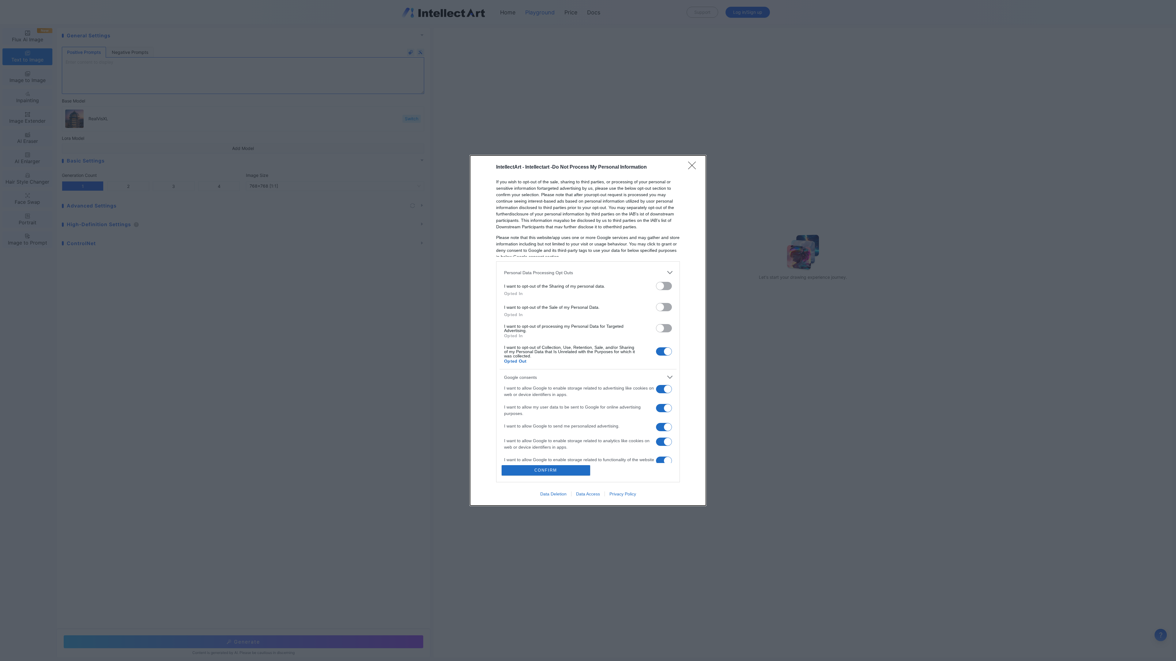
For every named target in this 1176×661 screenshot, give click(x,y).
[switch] (664, 286)
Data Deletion (553, 493)
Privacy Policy (622, 493)
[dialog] (588, 330)
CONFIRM (545, 470)
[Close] (694, 167)
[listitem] (588, 272)
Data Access (588, 493)
